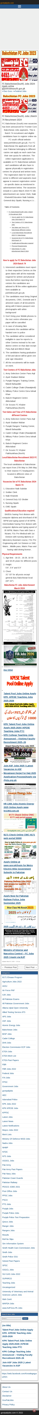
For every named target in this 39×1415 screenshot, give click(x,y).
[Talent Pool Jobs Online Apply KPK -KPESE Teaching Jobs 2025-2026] (20, 682)
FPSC (5, 1082)
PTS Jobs (6, 1204)
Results (5, 1235)
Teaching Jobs (8, 1283)
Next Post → (31, 967)
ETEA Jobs (7, 1051)
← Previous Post (9, 967)
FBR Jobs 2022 (9, 1069)
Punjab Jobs (7, 1209)
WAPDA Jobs (8, 1303)
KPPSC (5, 1113)
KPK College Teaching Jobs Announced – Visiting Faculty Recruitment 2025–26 (19, 738)
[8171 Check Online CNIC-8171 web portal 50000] (20, 823)
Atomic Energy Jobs (11, 1025)
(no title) (8, 670)
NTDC (5, 1152)
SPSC (5, 1265)
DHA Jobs (6, 1043)
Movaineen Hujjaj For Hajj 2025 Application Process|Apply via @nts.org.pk (20, 776)
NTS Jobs (6, 1156)
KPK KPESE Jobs (10, 1108)
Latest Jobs (7, 1117)
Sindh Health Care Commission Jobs (18, 1248)
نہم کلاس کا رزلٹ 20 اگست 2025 (19, 926)
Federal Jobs (20, 91)
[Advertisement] (19, 29)
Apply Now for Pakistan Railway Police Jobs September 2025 (16, 899)
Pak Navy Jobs (9, 1174)
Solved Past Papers (11, 1261)
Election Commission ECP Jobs (16, 1047)
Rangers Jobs (8, 1230)
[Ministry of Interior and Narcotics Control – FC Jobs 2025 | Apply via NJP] (20, 938)
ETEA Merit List (9, 1056)
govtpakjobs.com (7, 3)
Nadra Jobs (7, 1143)
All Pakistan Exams (10, 999)
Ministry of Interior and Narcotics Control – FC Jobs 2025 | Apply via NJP (19, 953)
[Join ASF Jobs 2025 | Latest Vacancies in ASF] (20, 754)
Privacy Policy (8, 1404)
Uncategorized (8, 1287)
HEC (4, 1095)
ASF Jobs (6, 1021)
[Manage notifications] (34, 1410)
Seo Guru (8, 91)
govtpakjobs (7, 1091)
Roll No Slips (8, 1239)
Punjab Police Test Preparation (16, 1217)
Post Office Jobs (9, 1191)
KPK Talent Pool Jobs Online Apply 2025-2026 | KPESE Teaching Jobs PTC (19, 727)
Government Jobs (10, 1086)
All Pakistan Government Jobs (15, 1003)
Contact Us (7, 1391)
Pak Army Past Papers (12, 1169)
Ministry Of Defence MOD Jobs (16, 1139)
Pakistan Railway (9, 1182)
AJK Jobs (6, 995)
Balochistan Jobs (9, 1030)
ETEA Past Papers (10, 1060)
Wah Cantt (7, 1299)
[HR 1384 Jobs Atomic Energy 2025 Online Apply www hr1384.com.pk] (20, 792)
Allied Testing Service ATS (13, 1012)
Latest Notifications (10, 1126)
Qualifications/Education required (22, 243)
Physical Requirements (19, 246)
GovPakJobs (8, 1400)
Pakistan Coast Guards (12, 1178)
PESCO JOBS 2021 (11, 1187)
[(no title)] (20, 656)
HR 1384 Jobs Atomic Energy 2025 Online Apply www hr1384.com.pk (19, 807)
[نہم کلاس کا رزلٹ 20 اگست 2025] (20, 915)
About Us (6, 1387)
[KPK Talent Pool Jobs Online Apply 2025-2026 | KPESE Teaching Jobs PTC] (20, 712)
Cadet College (8, 1038)
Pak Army (6, 1165)
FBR (4, 1064)
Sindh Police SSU (10, 1257)
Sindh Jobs (7, 1252)
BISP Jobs (7, 1034)
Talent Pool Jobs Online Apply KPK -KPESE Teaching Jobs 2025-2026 (20, 697)
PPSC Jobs (7, 1195)
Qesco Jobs (7, 1222)
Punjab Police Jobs (10, 1213)
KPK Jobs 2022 (9, 1104)
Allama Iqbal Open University (15, 1008)
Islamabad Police (9, 1099)
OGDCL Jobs (8, 1161)
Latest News (7, 1121)
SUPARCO (7, 1278)
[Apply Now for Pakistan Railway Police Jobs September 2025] (20, 884)
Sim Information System (13, 1243)
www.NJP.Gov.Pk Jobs (12, 1308)
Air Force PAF (8, 990)
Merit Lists (7, 1134)
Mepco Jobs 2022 (10, 1130)
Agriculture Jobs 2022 (12, 982)
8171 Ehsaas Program (12, 977)
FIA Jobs (6, 1078)
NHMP (5, 1147)
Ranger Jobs (8, 1226)
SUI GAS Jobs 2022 (11, 1274)
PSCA (5, 1200)
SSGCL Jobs (8, 1270)
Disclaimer (7, 1396)
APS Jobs (6, 1016)
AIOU (4, 986)
